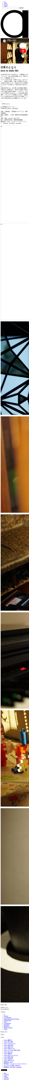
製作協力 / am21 (8, 1062)
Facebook (6, 1074)
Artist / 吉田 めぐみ (9, 1048)
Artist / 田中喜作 (8, 1058)
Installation (6, 1024)
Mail (5, 1073)
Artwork (6, 1016)
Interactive (6, 1026)
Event (5, 1022)
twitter (5, 1076)
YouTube (6, 1077)
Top (5, 2)
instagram (6, 1079)
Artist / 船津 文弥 (8, 1057)
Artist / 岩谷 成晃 (8, 1041)
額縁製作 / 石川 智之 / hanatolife (12, 1067)
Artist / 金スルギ (8, 1052)
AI (4, 1014)
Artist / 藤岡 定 (8, 1040)
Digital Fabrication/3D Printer (11, 1019)
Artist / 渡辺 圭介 (8, 1047)
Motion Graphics (8, 1027)
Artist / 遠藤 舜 (8, 1053)
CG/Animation (7, 1017)
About (5, 3)
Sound (5, 1029)
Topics (5, 6)
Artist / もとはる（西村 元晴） (12, 1050)
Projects (6, 5)
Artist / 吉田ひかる (9, 1060)
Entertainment (7, 1020)
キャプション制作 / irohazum (12, 1065)
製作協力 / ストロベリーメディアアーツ (15, 1063)
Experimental (7, 1023)
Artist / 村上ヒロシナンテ (11, 1055)
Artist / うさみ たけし (10, 1043)
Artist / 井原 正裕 (8, 1045)
